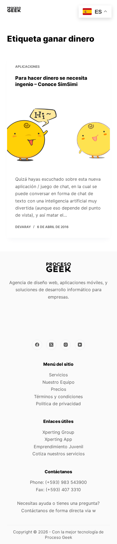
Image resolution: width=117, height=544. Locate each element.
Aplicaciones (27, 66)
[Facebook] (37, 345)
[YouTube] (80, 345)
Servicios (58, 374)
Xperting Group (58, 432)
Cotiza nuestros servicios (58, 453)
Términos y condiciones (58, 396)
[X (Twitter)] (51, 345)
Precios (58, 389)
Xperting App (58, 439)
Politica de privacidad (58, 403)
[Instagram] (65, 345)
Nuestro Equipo (58, 382)
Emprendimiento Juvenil (58, 446)
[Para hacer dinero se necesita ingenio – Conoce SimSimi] (58, 131)
